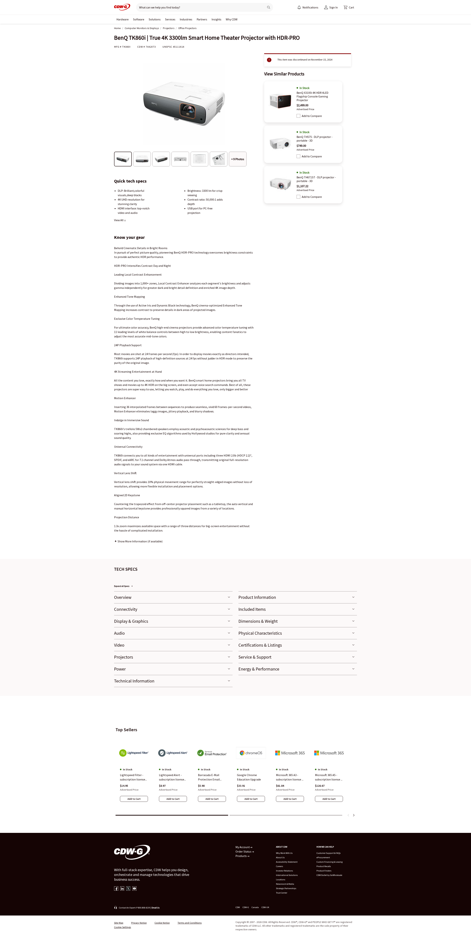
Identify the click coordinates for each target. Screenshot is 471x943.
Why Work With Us (284, 853)
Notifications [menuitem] (310, 7)
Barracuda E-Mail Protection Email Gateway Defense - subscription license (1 (210, 777)
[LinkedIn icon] (122, 889)
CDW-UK (265, 907)
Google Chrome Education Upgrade (249, 777)
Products (241, 856)
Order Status (244, 851)
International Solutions (287, 875)
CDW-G (245, 907)
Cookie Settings (122, 927)
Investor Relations (284, 870)
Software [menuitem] (138, 19)
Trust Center (281, 892)
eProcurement (323, 857)
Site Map (118, 922)
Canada (255, 907)
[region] (235, 774)
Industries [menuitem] (186, 19)
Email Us (156, 907)
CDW (238, 907)
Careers (279, 866)
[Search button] (269, 7)
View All (119, 220)
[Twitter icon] (128, 889)
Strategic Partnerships (286, 888)
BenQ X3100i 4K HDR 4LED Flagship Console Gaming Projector (312, 96)
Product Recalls (323, 866)
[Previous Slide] (348, 815)
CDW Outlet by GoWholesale (329, 875)
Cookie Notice (162, 922)
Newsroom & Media (285, 884)
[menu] (308, 7)
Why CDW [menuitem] (232, 19)
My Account (243, 847)
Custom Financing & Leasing (329, 861)
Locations (280, 879)
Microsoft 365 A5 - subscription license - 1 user (328, 777)
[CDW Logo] (122, 7)
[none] (122, 19)
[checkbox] (298, 116)
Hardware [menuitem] (122, 19)
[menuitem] (299, 7)
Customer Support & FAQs (328, 853)
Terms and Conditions (190, 922)
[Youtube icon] (134, 889)
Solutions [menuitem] (155, 19)
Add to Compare (312, 116)
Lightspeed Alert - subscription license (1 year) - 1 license (171, 777)
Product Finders (323, 870)
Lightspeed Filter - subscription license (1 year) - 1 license (132, 777)
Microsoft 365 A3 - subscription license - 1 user (289, 777)
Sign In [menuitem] (333, 7)
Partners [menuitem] (202, 19)
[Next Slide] (353, 815)
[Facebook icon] (116, 889)
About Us (280, 857)
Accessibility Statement (287, 861)
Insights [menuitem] (216, 19)
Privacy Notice (139, 922)
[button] (348, 7)
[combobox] (199, 7)
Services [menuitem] (170, 19)
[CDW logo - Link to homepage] (122, 7)
